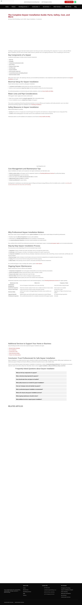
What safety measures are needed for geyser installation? (30, 382)
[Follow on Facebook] (5, 595)
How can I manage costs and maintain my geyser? (28, 386)
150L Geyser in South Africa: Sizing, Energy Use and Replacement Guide (30, 453)
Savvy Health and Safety (47, 91)
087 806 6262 (70, 2)
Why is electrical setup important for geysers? (27, 376)
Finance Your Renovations (15, 355)
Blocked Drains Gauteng (14, 348)
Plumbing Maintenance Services (47, 173)
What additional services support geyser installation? (29, 399)
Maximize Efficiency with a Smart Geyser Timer (23, 565)
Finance (13, 6)
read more (12, 459)
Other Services (57, 6)
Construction (35, 6)
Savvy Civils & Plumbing (14, 19)
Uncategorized (19, 567)
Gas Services (46, 6)
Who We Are (68, 6)
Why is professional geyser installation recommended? (29, 389)
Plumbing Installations (36, 104)
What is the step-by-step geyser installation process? (29, 392)
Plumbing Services (23, 6)
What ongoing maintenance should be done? (27, 396)
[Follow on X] (8, 595)
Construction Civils (13, 351)
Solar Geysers (39, 263)
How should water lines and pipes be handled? (27, 379)
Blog (75, 6)
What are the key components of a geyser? (26, 372)
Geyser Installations (31, 19)
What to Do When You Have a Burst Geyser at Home (24, 509)
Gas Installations (12, 350)
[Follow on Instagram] (10, 595)
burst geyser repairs (55, 243)
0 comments (39, 19)
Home (7, 6)
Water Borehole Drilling (14, 353)
